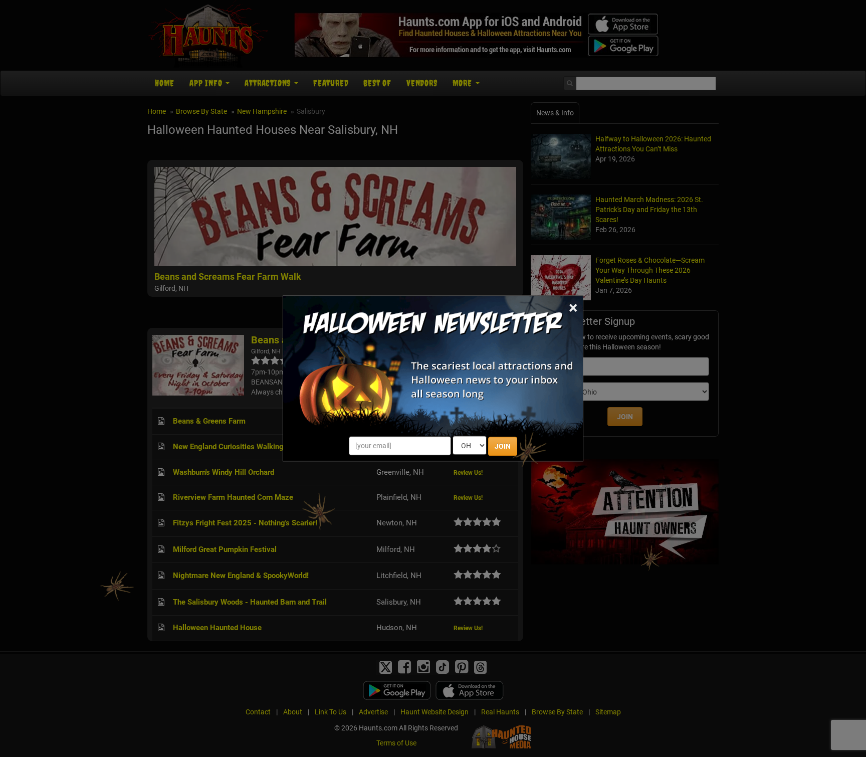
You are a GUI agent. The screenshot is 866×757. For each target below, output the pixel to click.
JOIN (503, 447)
